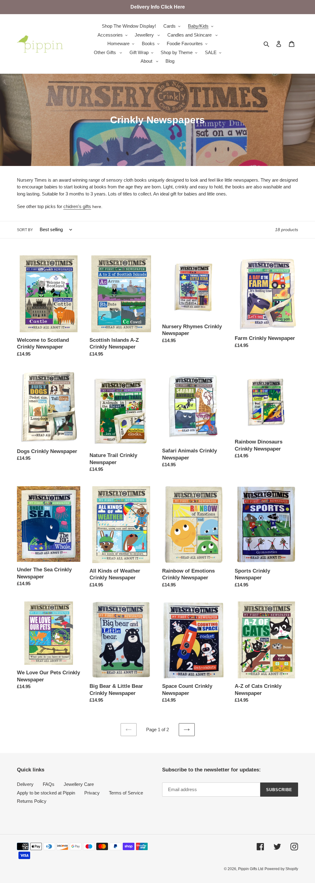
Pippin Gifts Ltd (250, 869)
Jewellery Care (79, 784)
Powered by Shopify (281, 869)
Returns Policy (31, 801)
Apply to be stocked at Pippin (46, 792)
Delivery (25, 784)
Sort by (25, 230)
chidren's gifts (77, 206)
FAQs (48, 784)
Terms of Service (126, 792)
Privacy (92, 792)
